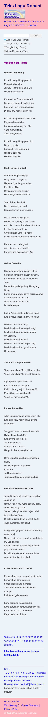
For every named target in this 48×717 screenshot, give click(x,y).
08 (30, 641)
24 (19, 637)
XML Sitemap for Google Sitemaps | (22, 705)
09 (26, 641)
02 (8, 645)
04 (42, 641)
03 (5, 645)
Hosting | (8, 684)
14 (11, 641)
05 (39, 641)
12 (17, 641)
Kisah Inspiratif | (22, 684)
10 (23, 641)
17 (41, 637)
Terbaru (8, 637)
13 (14, 641)
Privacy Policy (11, 709)
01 (11, 645)
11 (20, 641)
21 (29, 637)
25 (16, 637)
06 (36, 641)
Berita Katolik (37, 684)
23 (22, 637)
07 (33, 641)
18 (38, 637)
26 (13, 637)
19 (35, 637)
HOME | (8, 21)
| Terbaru (33, 25)
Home (7, 701)
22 (26, 637)
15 (8, 641)
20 (32, 637)
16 (5, 641)
